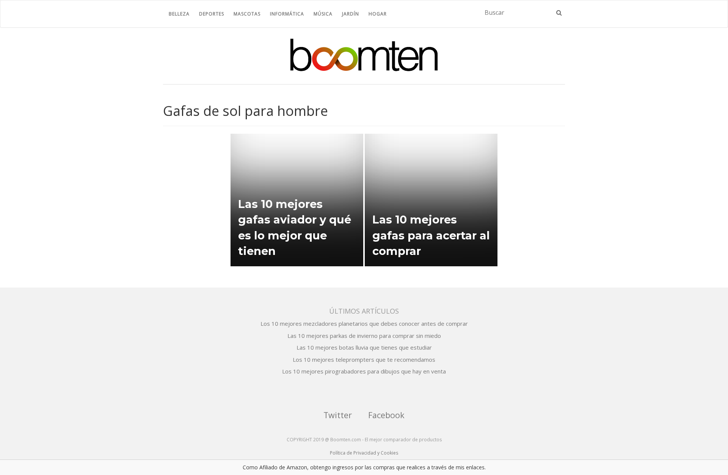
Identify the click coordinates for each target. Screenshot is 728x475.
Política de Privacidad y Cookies (364, 453)
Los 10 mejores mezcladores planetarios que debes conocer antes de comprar (364, 323)
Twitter (337, 414)
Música (323, 14)
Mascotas (247, 14)
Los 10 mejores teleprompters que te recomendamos (364, 359)
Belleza (179, 14)
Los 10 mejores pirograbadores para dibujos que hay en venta (364, 371)
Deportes (211, 14)
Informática (287, 14)
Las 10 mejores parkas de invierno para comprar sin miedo (364, 335)
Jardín (350, 14)
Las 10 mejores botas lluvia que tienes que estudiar (364, 347)
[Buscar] (559, 12)
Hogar (378, 14)
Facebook (386, 414)
